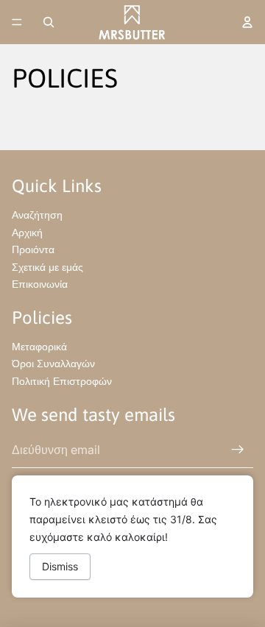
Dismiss (60, 566)
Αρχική (27, 232)
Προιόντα (33, 249)
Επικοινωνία (40, 283)
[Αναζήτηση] (48, 22)
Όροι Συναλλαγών (53, 363)
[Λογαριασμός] (247, 22)
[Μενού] (17, 22)
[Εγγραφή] (237, 449)
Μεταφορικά (39, 346)
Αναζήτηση (37, 214)
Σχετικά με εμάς (47, 267)
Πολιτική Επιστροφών (62, 381)
